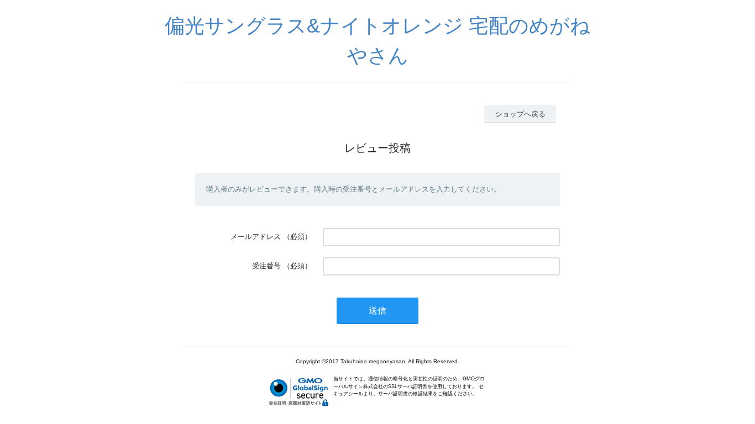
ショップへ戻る (520, 114)
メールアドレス (255, 236)
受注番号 (266, 266)
